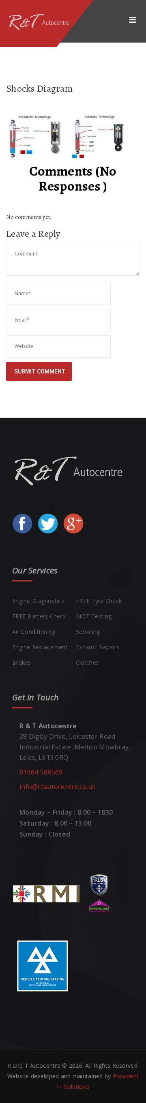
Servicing (88, 631)
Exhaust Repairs (97, 647)
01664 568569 (40, 772)
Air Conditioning (33, 631)
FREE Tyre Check (99, 601)
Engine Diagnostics (38, 601)
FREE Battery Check (39, 616)
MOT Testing (94, 616)
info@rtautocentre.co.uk (57, 786)
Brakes (21, 662)
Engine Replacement (40, 647)
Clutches (87, 662)
